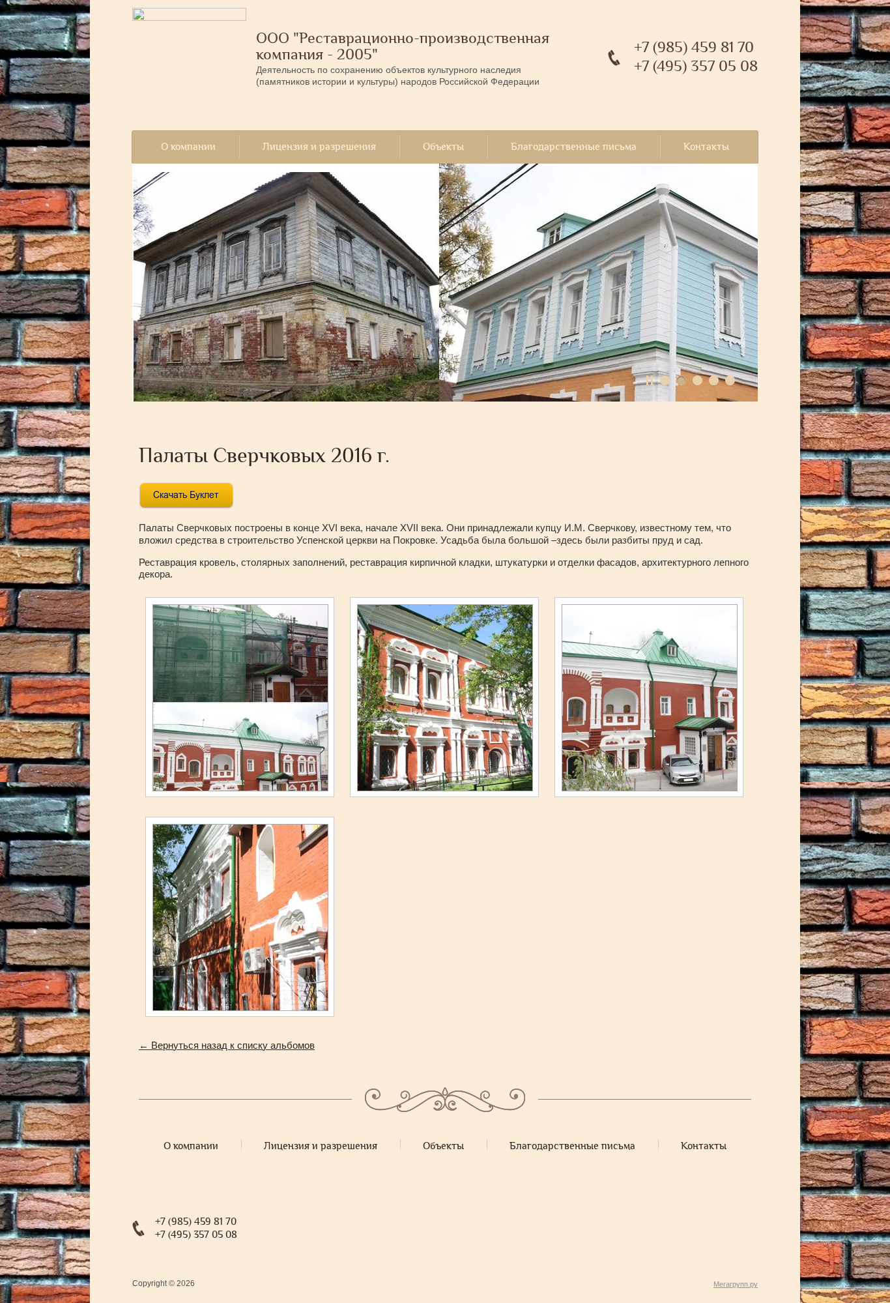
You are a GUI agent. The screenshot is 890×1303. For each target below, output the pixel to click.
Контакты (706, 146)
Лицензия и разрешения (319, 146)
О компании (188, 146)
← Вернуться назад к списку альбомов (227, 1045)
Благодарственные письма (574, 146)
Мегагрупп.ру (735, 1284)
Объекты (443, 146)
